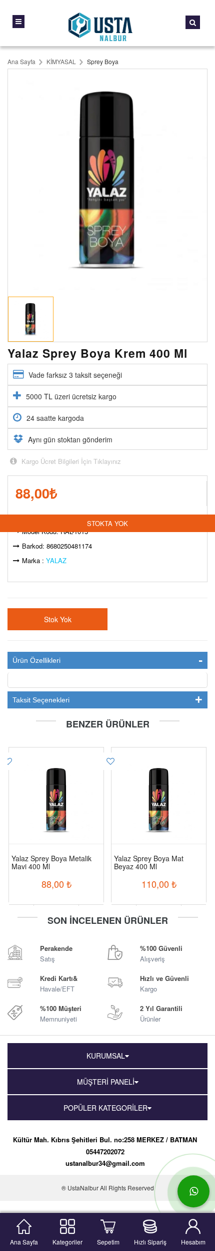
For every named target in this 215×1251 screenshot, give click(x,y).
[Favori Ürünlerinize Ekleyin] (111, 761)
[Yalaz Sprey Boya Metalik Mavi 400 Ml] (56, 787)
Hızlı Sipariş (150, 1240)
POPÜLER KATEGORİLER (106, 1108)
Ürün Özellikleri (36, 660)
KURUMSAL (105, 1056)
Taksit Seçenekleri (41, 700)
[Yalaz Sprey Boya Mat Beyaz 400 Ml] (159, 787)
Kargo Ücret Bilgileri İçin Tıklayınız (70, 461)
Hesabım (193, 1240)
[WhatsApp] (194, 1191)
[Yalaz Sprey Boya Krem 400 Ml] (107, 180)
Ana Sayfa (24, 1240)
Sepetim (108, 1240)
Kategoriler (67, 1240)
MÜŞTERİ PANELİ (105, 1082)
